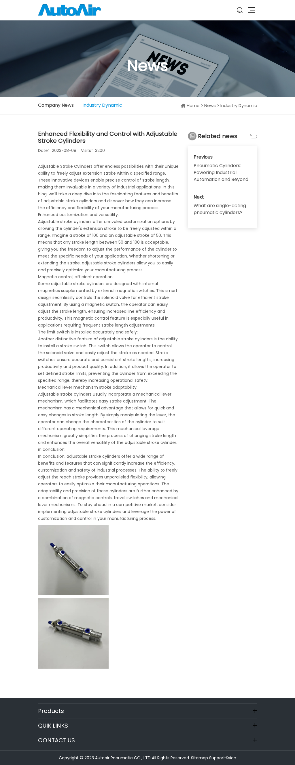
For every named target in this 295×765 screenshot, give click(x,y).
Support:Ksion (222, 758)
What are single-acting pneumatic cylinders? (220, 209)
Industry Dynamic (102, 105)
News (210, 105)
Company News (56, 105)
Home (193, 105)
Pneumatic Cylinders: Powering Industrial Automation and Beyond (221, 172)
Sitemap (199, 758)
